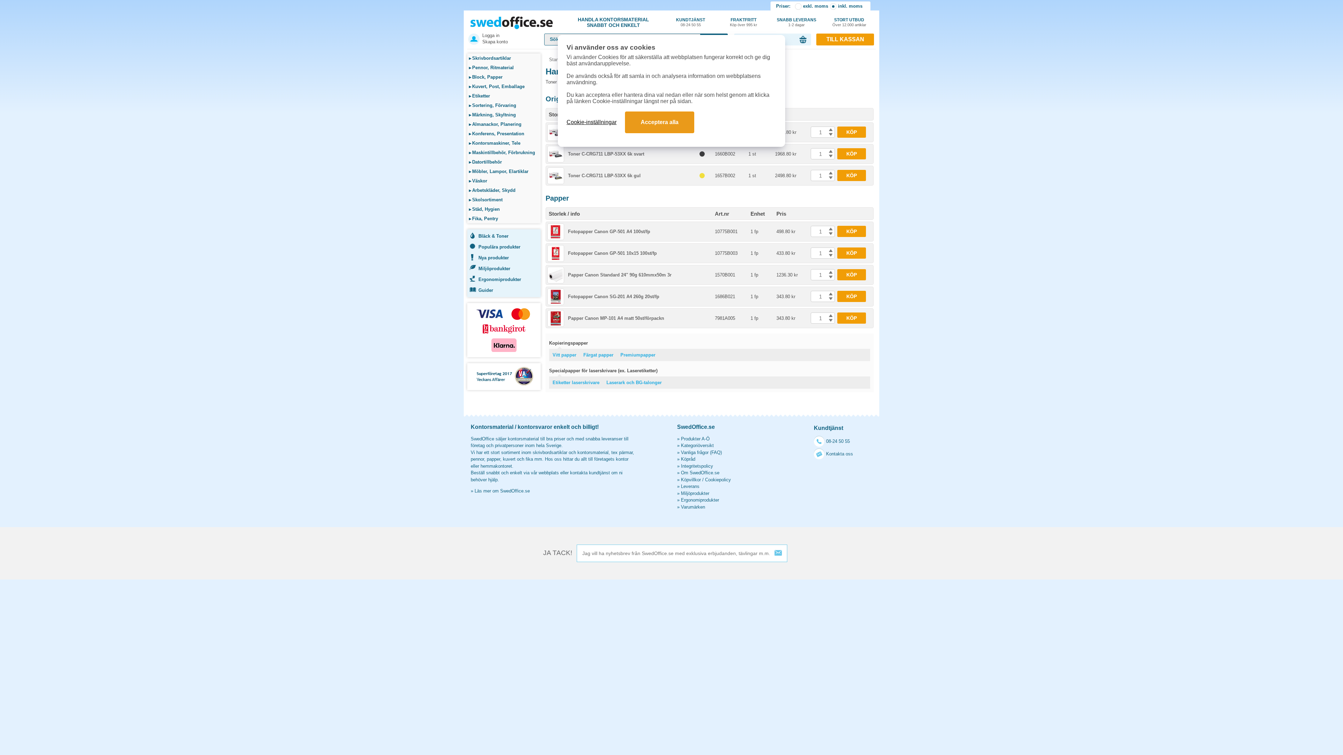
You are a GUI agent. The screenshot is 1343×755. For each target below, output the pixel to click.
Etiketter (479, 96)
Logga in (490, 35)
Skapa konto (495, 41)
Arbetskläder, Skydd (492, 190)
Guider (485, 290)
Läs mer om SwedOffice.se (502, 491)
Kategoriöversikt (697, 445)
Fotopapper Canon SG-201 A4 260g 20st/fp (613, 296)
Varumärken (693, 507)
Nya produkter (493, 257)
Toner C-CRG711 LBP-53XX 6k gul (604, 175)
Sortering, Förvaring (492, 105)
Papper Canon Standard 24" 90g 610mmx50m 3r (620, 275)
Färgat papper (598, 355)
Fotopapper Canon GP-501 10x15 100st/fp (612, 253)
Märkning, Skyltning (492, 114)
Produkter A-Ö (695, 438)
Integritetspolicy (697, 466)
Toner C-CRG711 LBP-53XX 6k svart (606, 154)
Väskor (478, 181)
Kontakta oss (839, 453)
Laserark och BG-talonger (634, 382)
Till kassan (845, 39)
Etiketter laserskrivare (576, 382)
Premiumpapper (637, 355)
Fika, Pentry (483, 218)
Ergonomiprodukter (499, 279)
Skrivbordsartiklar (490, 58)
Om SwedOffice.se (700, 472)
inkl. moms (850, 6)
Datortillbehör (485, 162)
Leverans (690, 486)
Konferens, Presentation (496, 133)
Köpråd (688, 459)
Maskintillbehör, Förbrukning (502, 152)
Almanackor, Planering (495, 124)
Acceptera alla (659, 122)
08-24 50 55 (838, 441)
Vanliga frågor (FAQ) (701, 452)
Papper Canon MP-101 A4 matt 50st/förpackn (616, 318)
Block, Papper (486, 77)
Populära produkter (499, 247)
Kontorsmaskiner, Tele (494, 143)
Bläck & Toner (493, 236)
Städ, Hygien (484, 209)
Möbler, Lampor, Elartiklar (498, 171)
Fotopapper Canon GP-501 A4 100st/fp (609, 231)
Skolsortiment (486, 199)
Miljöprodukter (494, 268)
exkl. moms (815, 6)
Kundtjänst (690, 22)
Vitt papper (564, 355)
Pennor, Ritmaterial (491, 67)
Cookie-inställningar (592, 122)
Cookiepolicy (718, 479)
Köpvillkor (691, 479)
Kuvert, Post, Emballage (497, 86)
